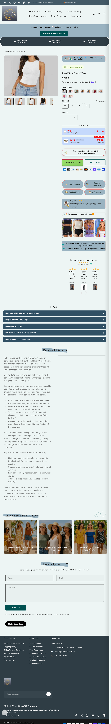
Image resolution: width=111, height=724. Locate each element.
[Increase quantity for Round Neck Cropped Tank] (74, 117)
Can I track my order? (14, 326)
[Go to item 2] (20, 101)
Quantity (65, 112)
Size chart (102, 101)
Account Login (35, 643)
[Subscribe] (48, 694)
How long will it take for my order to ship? (22, 313)
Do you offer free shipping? (16, 320)
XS (65, 106)
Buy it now (95, 163)
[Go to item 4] (43, 101)
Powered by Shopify (27, 723)
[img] (83, 262)
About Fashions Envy (37, 657)
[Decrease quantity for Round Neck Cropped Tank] (64, 117)
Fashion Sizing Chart (37, 653)
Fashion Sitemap (35, 664)
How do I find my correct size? (18, 339)
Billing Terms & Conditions (14, 650)
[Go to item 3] (32, 101)
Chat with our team (15, 624)
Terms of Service (59, 614)
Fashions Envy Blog (37, 660)
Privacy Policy (45, 614)
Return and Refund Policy (14, 643)
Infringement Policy (11, 653)
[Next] (52, 79)
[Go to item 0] (9, 101)
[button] (82, 292)
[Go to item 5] (55, 101)
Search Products (36, 647)
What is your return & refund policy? (20, 333)
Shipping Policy (10, 647)
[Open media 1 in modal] (31, 75)
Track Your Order (36, 650)
